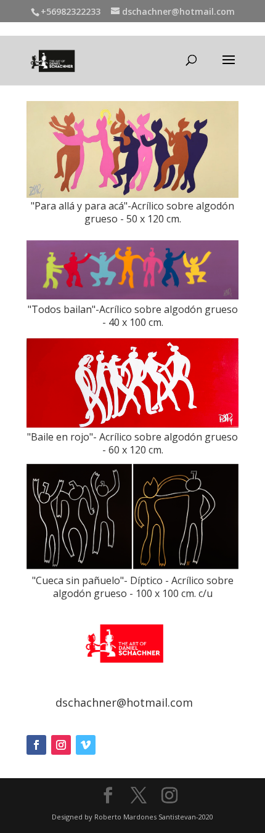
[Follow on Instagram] (61, 745)
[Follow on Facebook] (36, 745)
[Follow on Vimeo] (86, 745)
